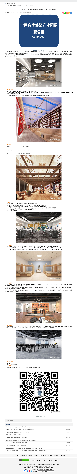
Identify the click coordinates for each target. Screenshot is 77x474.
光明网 (22, 455)
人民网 (14, 455)
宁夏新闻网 (62, 455)
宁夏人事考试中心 (43, 455)
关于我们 (33, 460)
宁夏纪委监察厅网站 (29, 455)
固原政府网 (56, 455)
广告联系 (39, 460)
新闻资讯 (26, 5)
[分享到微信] (65, 13)
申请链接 (44, 460)
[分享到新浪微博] (67, 13)
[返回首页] (11, 4)
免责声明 (56, 460)
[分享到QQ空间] (69, 13)
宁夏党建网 (36, 455)
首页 (22, 5)
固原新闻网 (50, 455)
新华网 (18, 455)
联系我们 (50, 460)
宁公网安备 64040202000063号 (36, 464)
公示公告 (32, 5)
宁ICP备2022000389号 (26, 464)
